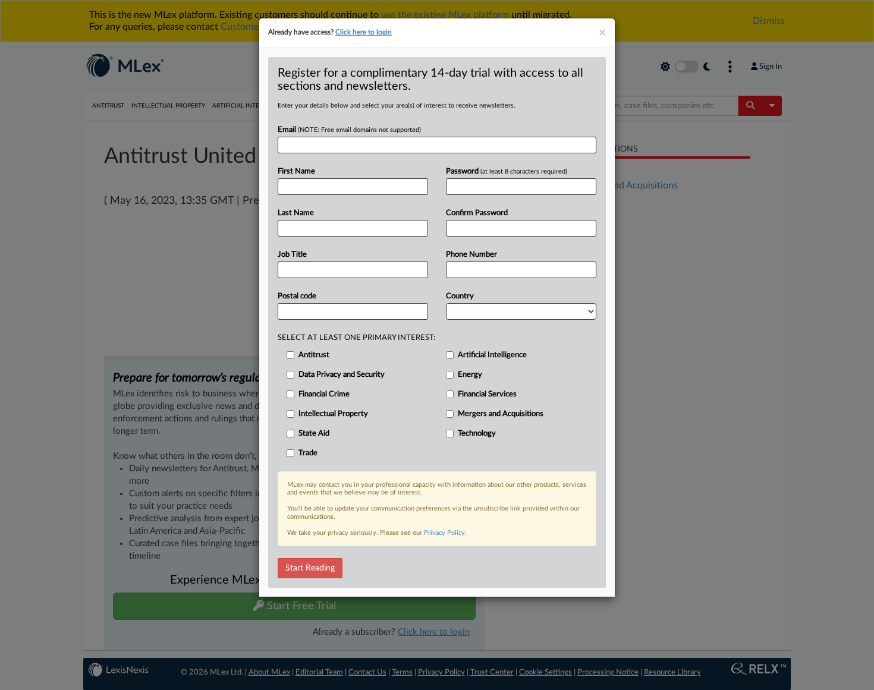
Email (349, 130)
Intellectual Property (333, 414)
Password (506, 171)
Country (460, 296)
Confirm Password (477, 213)
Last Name (296, 213)
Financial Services (487, 394)
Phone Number (471, 255)
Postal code (297, 296)
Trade (307, 453)
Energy (470, 375)
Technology (477, 433)
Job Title (292, 255)
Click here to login (363, 32)
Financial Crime (324, 394)
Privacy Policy (444, 533)
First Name (296, 171)
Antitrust (313, 355)
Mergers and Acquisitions (500, 414)
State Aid (313, 433)
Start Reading (310, 568)
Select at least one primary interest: (356, 338)
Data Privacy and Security (341, 375)
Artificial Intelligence (492, 355)
